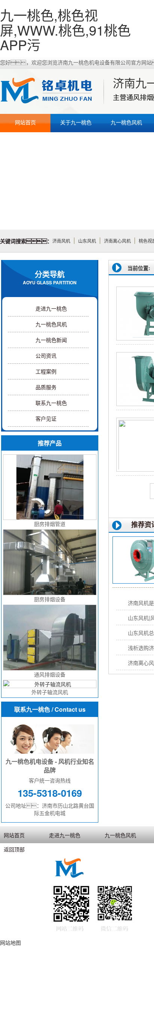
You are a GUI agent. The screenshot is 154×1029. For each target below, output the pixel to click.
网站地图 (10, 942)
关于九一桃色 (76, 122)
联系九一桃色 (51, 402)
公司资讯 (46, 355)
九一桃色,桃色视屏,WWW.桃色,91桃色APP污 (65, 29)
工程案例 (46, 371)
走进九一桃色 (51, 308)
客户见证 (46, 418)
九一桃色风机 (126, 122)
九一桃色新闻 (51, 339)
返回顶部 (14, 849)
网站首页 (25, 122)
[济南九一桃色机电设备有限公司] (50, 91)
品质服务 (46, 387)
